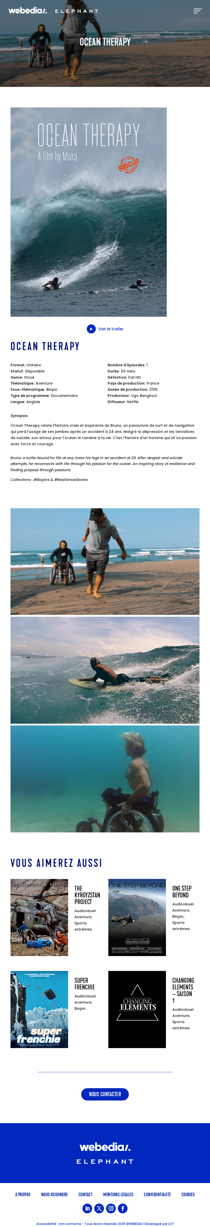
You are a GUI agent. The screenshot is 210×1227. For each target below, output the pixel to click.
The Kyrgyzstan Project (87, 895)
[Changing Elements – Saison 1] (137, 1010)
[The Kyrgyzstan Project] (39, 918)
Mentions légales (118, 1194)
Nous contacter (105, 1094)
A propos (22, 1194)
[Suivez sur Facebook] (123, 1208)
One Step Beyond (182, 891)
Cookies (188, 1194)
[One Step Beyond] (137, 918)
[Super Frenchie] (39, 1010)
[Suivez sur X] (99, 1208)
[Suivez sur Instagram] (111, 1208)
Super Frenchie (85, 984)
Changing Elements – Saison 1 (183, 990)
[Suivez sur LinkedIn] (87, 1208)
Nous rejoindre (54, 1194)
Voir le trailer (110, 329)
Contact (86, 1194)
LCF (171, 1224)
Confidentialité (157, 1194)
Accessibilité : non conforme (58, 1224)
